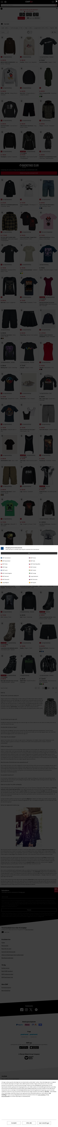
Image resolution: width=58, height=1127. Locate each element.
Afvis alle (29, 1123)
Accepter (14, 1123)
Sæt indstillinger (44, 1123)
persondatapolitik (6, 1096)
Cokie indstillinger (42, 1094)
